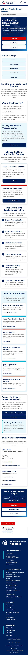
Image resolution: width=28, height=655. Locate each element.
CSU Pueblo (9, 628)
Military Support (14, 47)
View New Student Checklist (9, 358)
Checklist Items (14, 43)
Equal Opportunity (14, 648)
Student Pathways (14, 64)
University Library (10, 610)
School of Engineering (12, 585)
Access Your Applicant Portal (9, 312)
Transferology (14, 417)
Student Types (14, 77)
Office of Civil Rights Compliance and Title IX (14, 650)
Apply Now (14, 38)
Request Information (14, 509)
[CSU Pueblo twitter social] (12, 642)
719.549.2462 (9, 477)
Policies (8, 614)
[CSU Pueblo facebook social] (9, 642)
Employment (11, 652)
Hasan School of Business (13, 580)
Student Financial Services (9, 388)
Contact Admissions (7, 484)
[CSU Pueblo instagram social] (19, 642)
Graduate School (10, 594)
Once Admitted (14, 73)
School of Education (11, 583)
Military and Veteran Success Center (14, 413)
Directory (8, 607)
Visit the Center (14, 145)
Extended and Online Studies (13, 597)
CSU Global (9, 632)
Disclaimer (17, 652)
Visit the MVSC (6, 341)
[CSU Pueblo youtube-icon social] (16, 642)
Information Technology (12, 612)
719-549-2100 (10, 560)
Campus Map (9, 553)
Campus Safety (10, 617)
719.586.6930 (9, 462)
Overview (14, 60)
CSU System (9, 635)
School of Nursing (11, 588)
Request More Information (8, 523)
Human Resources (11, 619)
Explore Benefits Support (14, 200)
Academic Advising (7, 373)
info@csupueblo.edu (10, 480)
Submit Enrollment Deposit (9, 326)
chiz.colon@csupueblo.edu (12, 465)
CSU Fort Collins (10, 630)
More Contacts (10, 565)
